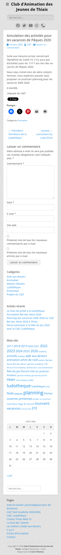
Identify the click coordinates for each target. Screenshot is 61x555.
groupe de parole (39, 375)
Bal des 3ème (19, 364)
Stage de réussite (26, 403)
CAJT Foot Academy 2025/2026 (24, 512)
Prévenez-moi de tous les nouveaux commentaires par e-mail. (27, 241)
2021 (36, 346)
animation (13, 360)
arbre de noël (29, 360)
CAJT (29, 44)
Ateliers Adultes (16, 283)
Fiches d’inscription (18, 533)
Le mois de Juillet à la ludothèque (26, 310)
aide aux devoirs (36, 356)
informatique (22, 380)
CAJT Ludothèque (16, 515)
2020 (30, 346)
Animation (22, 120)
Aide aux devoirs (16, 276)
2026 (34, 351)
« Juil (9, 475)
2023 (11, 350)
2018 (17, 346)
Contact (11, 537)
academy (42, 351)
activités (12, 356)
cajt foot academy (34, 364)
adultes (21, 356)
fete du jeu (13, 371)
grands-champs (24, 375)
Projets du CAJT (15, 294)
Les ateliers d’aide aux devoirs (24, 526)
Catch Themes (37, 551)
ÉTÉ (34, 408)
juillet (31, 380)
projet (36, 398)
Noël (10, 393)
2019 (24, 346)
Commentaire (15, 163)
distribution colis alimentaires (40, 367)
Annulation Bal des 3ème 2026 (24, 314)
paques (18, 393)
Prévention (13, 290)
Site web (11, 225)
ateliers (41, 360)
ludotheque (19, 386)
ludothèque (38, 386)
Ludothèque (14, 287)
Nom (10, 202)
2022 (43, 346)
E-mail (11, 213)
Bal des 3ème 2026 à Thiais (22, 321)
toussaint (42, 403)
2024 (19, 351)
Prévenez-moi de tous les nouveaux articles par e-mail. (27, 254)
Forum (25, 371)
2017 (10, 346)
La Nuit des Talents (18, 522)
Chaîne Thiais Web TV (19, 519)
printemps (26, 399)
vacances (14, 408)
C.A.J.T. (11, 529)
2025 (26, 351)
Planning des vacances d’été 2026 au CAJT (30, 318)
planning (33, 392)
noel (48, 386)
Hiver (11, 379)
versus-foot (26, 409)
